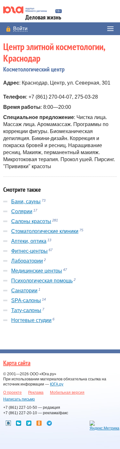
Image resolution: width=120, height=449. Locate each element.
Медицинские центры (36, 270)
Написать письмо (19, 399)
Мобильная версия (67, 392)
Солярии (21, 211)
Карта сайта (16, 363)
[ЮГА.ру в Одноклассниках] (39, 423)
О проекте (12, 392)
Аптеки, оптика (28, 241)
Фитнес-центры (29, 251)
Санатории (24, 290)
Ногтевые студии (31, 320)
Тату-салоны (26, 310)
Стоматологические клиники (44, 231)
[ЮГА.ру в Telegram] (49, 423)
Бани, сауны (26, 201)
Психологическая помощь (42, 280)
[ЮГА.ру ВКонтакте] (8, 423)
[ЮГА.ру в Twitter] (28, 423)
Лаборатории (27, 261)
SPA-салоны (26, 300)
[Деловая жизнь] (27, 9)
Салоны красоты (31, 221)
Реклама (36, 392)
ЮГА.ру (56, 384)
